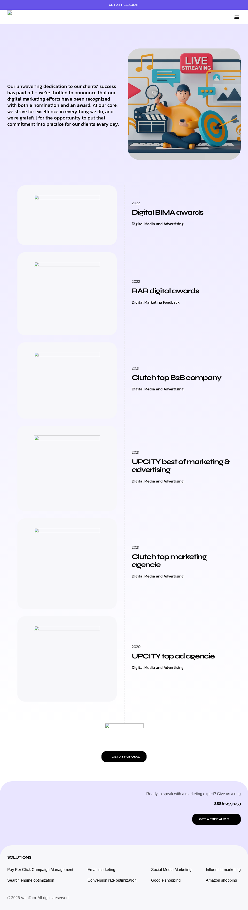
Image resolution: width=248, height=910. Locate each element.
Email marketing (101, 870)
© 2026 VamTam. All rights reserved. (38, 898)
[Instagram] (214, 898)
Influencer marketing (223, 870)
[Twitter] (225, 898)
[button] (237, 17)
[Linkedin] (236, 898)
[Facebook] (203, 898)
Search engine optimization (30, 880)
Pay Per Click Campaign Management (40, 870)
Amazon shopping (221, 880)
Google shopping (166, 880)
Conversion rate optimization (112, 880)
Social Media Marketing (171, 870)
